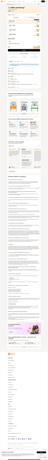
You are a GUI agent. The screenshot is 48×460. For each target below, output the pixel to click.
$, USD (38, 14)
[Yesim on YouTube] (14, 436)
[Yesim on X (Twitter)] (13, 436)
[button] (24, 68)
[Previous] (36, 146)
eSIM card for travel (10, 4)
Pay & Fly (38, 240)
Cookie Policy (24, 455)
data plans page (25, 319)
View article (23, 156)
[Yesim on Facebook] (8, 436)
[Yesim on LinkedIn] (11, 436)
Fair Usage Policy (35, 84)
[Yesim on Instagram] (9, 436)
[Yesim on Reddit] (15, 436)
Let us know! (17, 87)
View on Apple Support (20, 444)
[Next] (39, 146)
